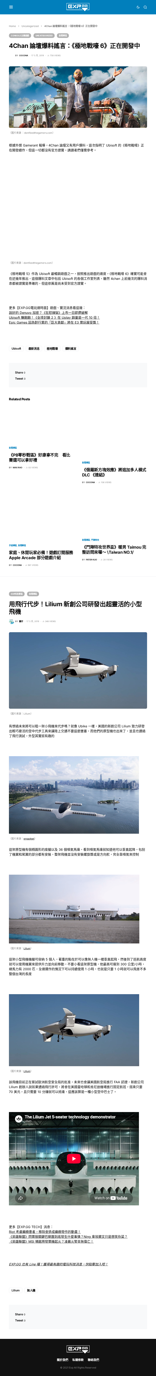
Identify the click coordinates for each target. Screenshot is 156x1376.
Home (12, 26)
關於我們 (62, 1359)
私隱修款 (78, 1359)
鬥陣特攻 (95, 540)
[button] (11, 7)
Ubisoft (16, 348)
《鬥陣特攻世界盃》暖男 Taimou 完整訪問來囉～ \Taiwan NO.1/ (114, 550)
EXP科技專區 (17, 594)
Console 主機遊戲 (20, 35)
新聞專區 (63, 35)
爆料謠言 (70, 348)
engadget (29, 838)
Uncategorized (30, 26)
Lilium (27, 948)
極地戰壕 (52, 348)
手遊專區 (13, 545)
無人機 (31, 1290)
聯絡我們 (93, 1359)
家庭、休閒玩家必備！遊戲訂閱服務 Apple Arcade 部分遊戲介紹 (41, 555)
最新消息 (34, 348)
